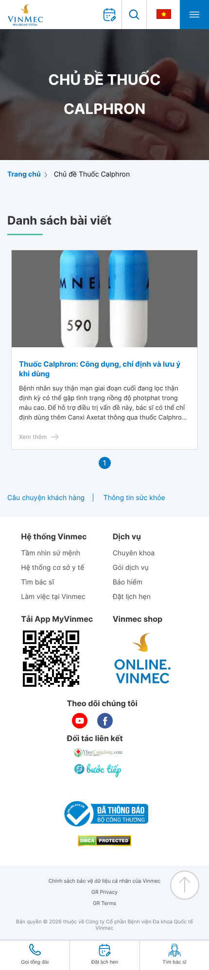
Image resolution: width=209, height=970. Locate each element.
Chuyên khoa (134, 553)
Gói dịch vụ (131, 568)
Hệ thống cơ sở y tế (52, 568)
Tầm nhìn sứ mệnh (50, 553)
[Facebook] (105, 720)
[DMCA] (104, 840)
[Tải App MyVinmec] (51, 659)
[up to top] (184, 885)
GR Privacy (104, 892)
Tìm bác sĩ (37, 582)
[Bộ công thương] (104, 813)
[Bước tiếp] (98, 770)
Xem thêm (33, 436)
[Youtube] (79, 720)
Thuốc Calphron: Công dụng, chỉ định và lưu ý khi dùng (99, 368)
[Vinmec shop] (143, 659)
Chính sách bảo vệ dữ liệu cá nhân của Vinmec (105, 881)
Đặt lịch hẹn (132, 597)
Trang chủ (24, 174)
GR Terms (104, 903)
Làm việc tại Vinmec (53, 597)
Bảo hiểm (127, 582)
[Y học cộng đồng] (98, 753)
